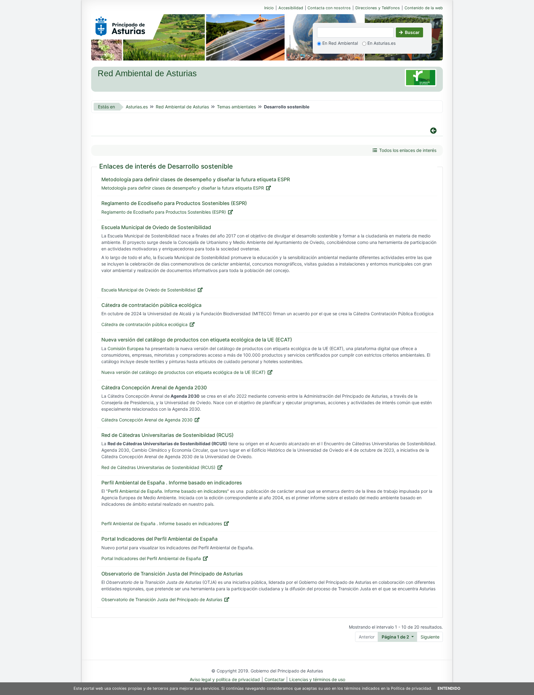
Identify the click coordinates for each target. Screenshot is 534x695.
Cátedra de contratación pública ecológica (144, 324)
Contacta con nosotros (329, 8)
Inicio (269, 8)
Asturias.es (137, 106)
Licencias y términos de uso (317, 679)
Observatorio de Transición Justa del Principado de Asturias (161, 599)
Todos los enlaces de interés (407, 150)
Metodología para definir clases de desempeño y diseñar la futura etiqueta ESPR (182, 187)
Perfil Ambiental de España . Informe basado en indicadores (161, 523)
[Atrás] (265, 131)
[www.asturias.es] (120, 25)
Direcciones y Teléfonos (377, 8)
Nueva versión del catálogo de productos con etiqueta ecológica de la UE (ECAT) (183, 372)
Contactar (275, 679)
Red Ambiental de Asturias (182, 106)
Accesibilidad (290, 8)
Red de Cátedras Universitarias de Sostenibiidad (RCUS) (158, 467)
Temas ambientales (236, 106)
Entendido (449, 688)
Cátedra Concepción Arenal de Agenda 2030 (147, 419)
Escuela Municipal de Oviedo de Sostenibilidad (148, 289)
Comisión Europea (126, 348)
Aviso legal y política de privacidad (225, 679)
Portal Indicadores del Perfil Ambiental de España (151, 558)
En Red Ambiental (339, 43)
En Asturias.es (381, 43)
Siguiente (430, 636)
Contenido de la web (424, 8)
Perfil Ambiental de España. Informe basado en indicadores (167, 491)
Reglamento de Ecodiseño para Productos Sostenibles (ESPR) (163, 212)
